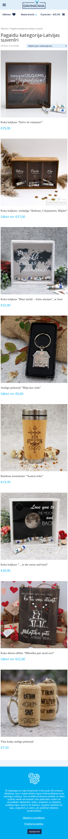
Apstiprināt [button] (34, 831)
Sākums (4, 28)
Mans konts (27, 14)
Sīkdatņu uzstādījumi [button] (34, 817)
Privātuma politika (33, 823)
